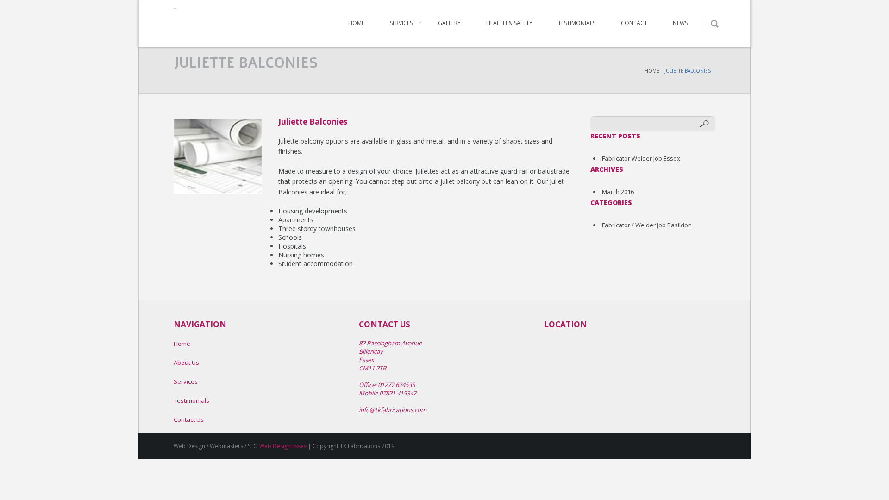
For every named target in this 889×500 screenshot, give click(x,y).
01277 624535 (396, 385)
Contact (634, 23)
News (680, 23)
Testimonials (576, 23)
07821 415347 (397, 393)
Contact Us (189, 419)
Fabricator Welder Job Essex (641, 158)
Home (356, 23)
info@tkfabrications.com (392, 410)
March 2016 (618, 192)
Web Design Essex (283, 446)
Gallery (449, 23)
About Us (186, 362)
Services (401, 23)
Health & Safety (509, 23)
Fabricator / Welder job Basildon (647, 225)
